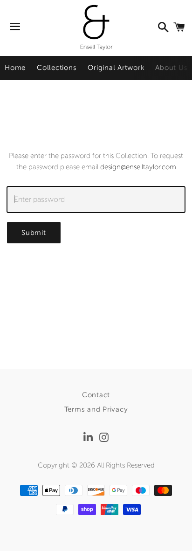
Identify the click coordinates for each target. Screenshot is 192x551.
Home (15, 67)
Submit (33, 232)
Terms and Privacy (96, 409)
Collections (56, 67)
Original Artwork (116, 67)
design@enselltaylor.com (138, 167)
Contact (96, 395)
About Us (171, 67)
